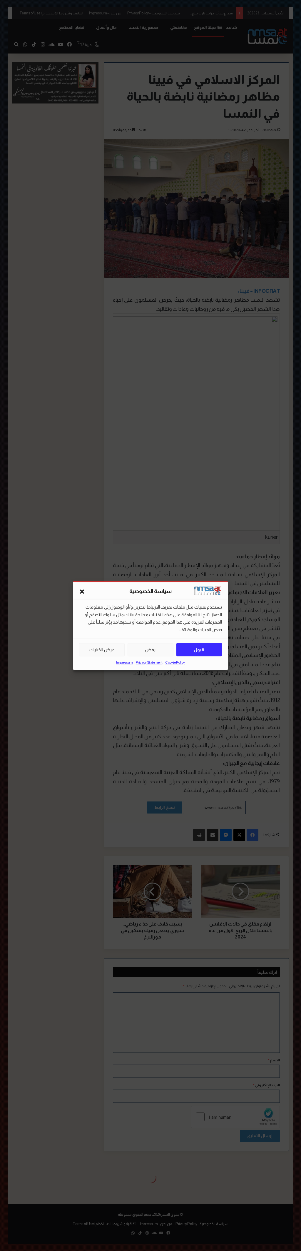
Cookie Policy (175, 662)
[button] (82, 591)
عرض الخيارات (102, 649)
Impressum (124, 662)
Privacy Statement (149, 662)
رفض (150, 649)
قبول (199, 649)
